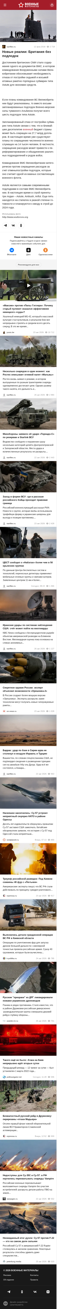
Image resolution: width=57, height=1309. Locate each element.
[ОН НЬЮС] (4, 711)
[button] (5, 225)
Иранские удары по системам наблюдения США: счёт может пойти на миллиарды (27, 627)
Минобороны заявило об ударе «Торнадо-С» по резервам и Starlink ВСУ (28, 436)
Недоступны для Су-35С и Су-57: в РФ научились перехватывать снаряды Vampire (28, 1177)
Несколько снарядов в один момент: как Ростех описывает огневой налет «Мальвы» (28, 373)
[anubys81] (4, 332)
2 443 (51, 457)
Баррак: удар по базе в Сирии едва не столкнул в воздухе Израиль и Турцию (25, 752)
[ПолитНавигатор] (4, 1076)
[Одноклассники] (22, 1292)
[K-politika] (4, 958)
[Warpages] (4, 1198)
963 (52, 774)
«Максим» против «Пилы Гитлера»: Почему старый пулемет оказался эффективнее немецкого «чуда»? (28, 308)
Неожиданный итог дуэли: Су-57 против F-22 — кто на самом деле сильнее (28, 1239)
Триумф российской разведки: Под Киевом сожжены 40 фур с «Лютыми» (27, 880)
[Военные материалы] (28, 5)
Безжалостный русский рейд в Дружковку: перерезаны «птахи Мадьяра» (27, 1118)
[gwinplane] (4, 46)
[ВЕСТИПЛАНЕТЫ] (4, 839)
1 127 (51, 648)
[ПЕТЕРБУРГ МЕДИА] (4, 1261)
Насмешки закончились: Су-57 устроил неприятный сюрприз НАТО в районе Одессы (25, 816)
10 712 (51, 332)
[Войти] (52, 5)
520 (52, 1261)
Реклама (7, 1275)
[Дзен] (48, 1292)
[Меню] (5, 5)
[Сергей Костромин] (4, 457)
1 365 (51, 586)
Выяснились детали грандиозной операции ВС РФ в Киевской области (28, 936)
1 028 (51, 711)
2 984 (51, 395)
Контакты (34, 1275)
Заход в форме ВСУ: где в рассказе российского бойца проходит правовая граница (25, 499)
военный (28, 129)
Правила (34, 1280)
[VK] (35, 1292)
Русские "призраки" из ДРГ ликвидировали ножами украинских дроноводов (28, 999)
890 (52, 840)
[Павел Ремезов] (4, 523)
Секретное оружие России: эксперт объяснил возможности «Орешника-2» (25, 689)
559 (52, 1136)
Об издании (8, 1280)
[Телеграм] (9, 1292)
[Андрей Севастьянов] (4, 394)
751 (52, 1021)
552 (52, 1199)
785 (52, 958)
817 (52, 896)
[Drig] (4, 1020)
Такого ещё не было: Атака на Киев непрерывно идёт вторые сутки (23, 1062)
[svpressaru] (4, 895)
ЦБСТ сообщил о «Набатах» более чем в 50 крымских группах (28, 564)
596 (52, 1077)
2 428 (51, 523)
